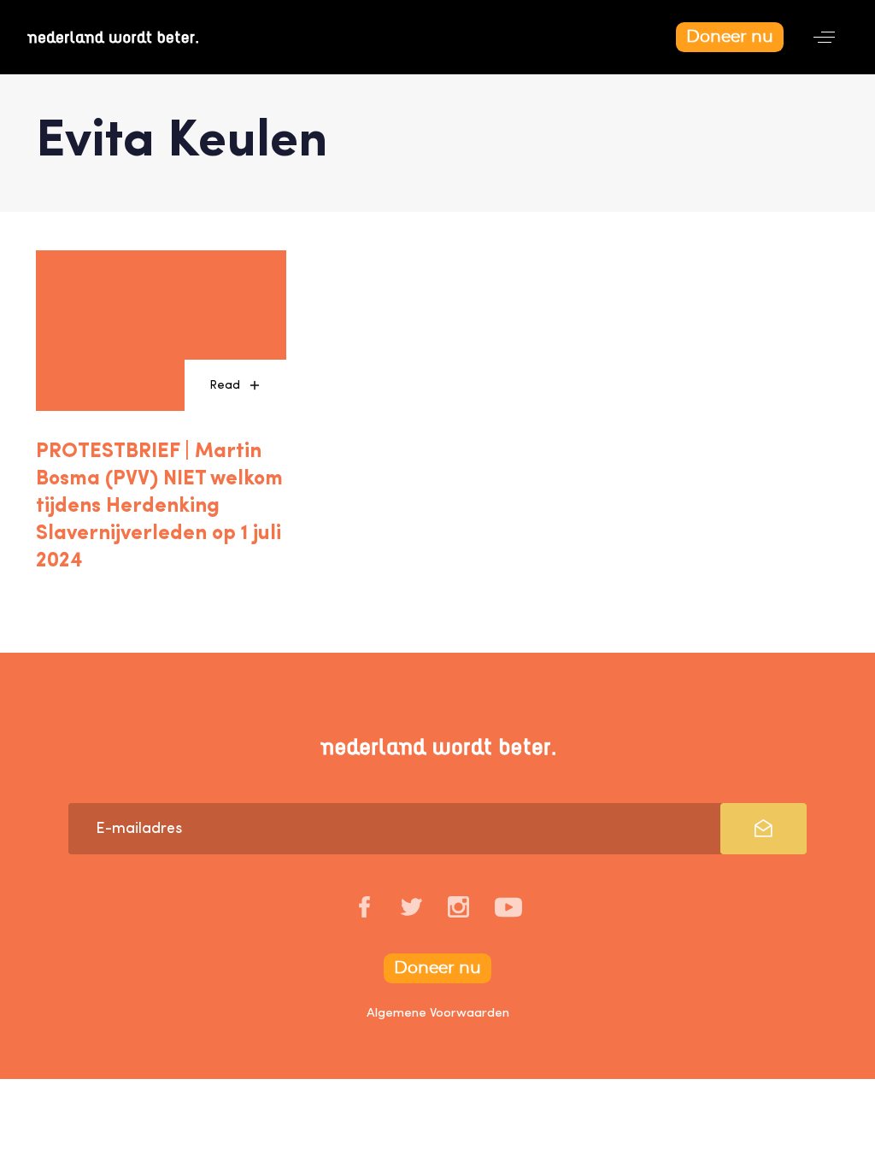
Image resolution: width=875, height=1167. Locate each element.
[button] (824, 37)
